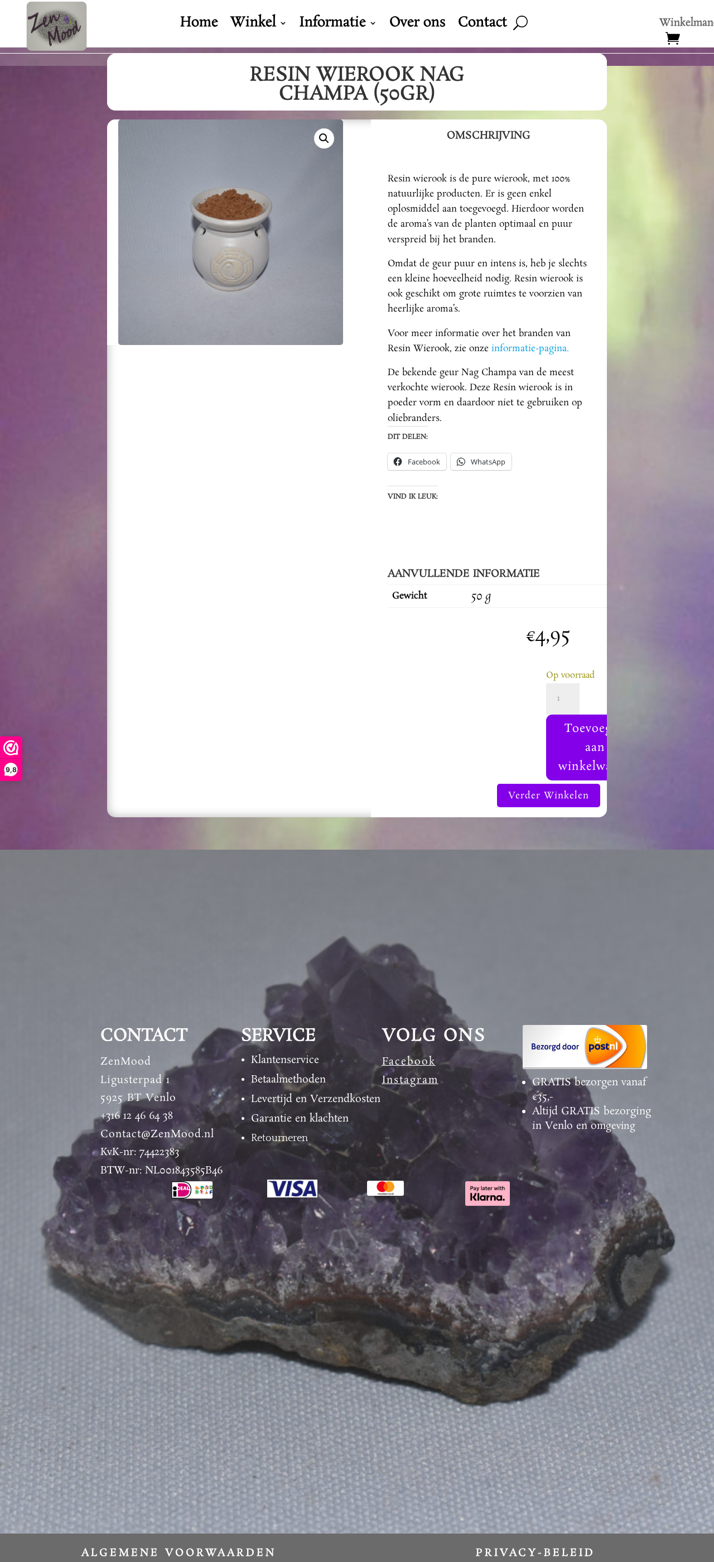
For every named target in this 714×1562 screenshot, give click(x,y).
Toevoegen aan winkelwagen (595, 747)
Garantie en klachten (300, 1118)
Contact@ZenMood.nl (157, 1134)
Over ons (417, 25)
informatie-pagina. (530, 348)
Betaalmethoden (288, 1079)
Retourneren (279, 1138)
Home (199, 25)
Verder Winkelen (548, 795)
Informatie (333, 25)
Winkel (253, 25)
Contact (482, 25)
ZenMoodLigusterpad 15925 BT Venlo (138, 1080)
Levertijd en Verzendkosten (315, 1099)
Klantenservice (285, 1060)
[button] (324, 138)
